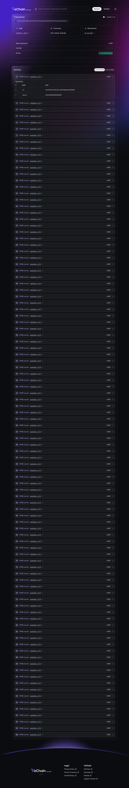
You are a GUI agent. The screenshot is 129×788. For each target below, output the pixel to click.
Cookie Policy (69, 775)
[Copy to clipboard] (68, 21)
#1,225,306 (89, 33)
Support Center (90, 779)
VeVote (86, 775)
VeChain (87, 769)
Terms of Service (70, 772)
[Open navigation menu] (115, 9)
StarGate (87, 772)
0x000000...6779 (35, 77)
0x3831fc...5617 (22, 33)
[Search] (36, 9)
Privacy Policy (69, 769)
